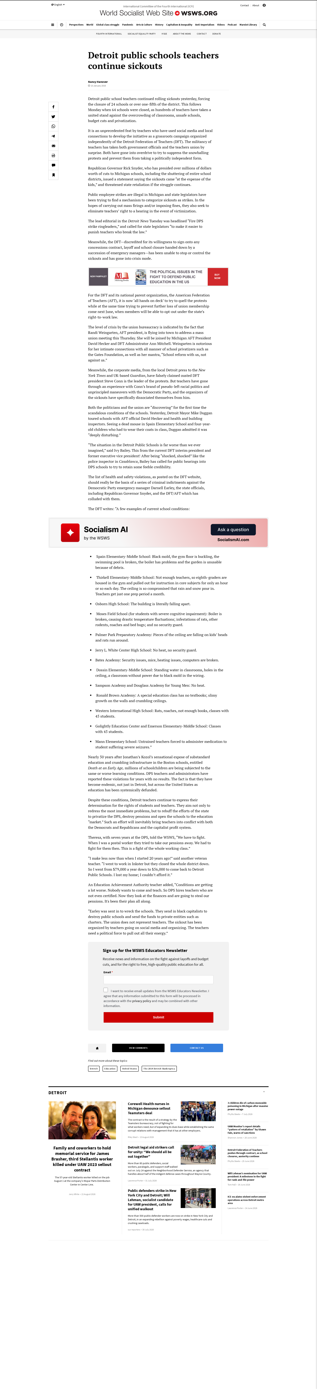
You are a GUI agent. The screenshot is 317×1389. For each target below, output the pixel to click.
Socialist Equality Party (142, 33)
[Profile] (264, 6)
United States (129, 1068)
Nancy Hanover (98, 82)
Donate (216, 33)
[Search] (264, 26)
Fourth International (109, 33)
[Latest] (61, 26)
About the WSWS (182, 33)
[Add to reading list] (53, 175)
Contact (244, 5)
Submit (158, 1017)
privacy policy (141, 1001)
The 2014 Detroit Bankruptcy (159, 1068)
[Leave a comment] (53, 165)
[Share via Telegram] (53, 136)
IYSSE (164, 33)
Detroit (94, 1068)
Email (107, 972)
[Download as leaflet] (53, 155)
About (255, 5)
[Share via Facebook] (53, 107)
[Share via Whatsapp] (53, 126)
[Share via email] (53, 146)
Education (109, 1068)
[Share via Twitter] (53, 116)
